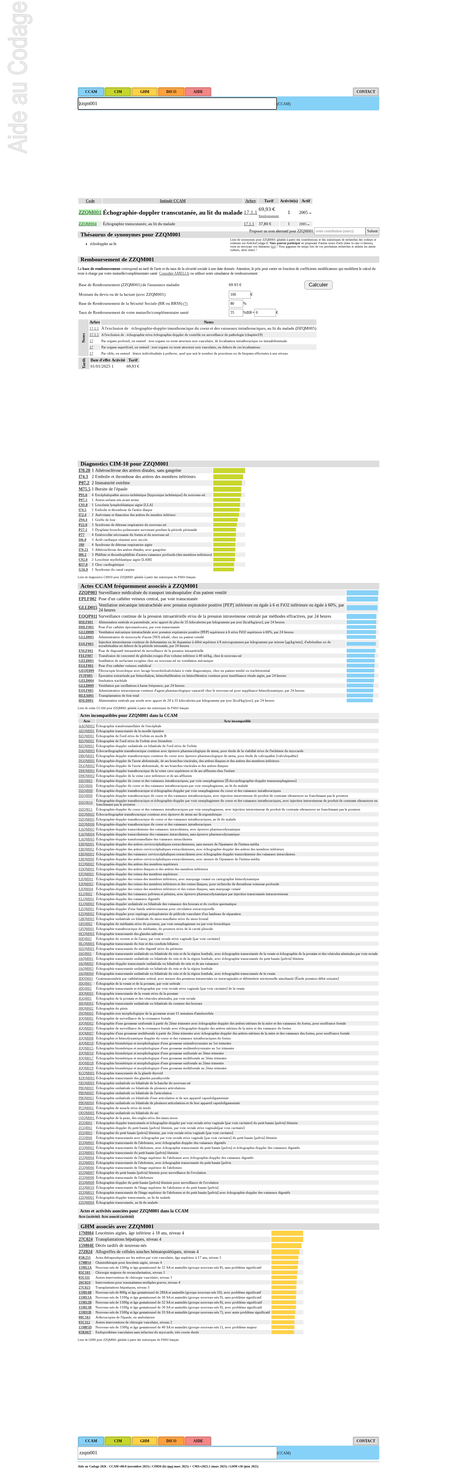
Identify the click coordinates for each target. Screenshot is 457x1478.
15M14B (85, 1292)
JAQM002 (86, 963)
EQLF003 (86, 644)
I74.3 (83, 476)
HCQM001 (87, 934)
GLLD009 (86, 685)
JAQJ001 (85, 953)
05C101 (84, 1272)
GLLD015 (88, 607)
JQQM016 (86, 1053)
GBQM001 (87, 919)
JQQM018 (86, 1063)
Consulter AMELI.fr (174, 273)
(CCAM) (284, 104)
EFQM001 (86, 874)
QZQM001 (87, 1118)
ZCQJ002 (85, 1128)
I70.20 (84, 470)
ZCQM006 (86, 1167)
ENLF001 (86, 651)
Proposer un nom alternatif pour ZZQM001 (281, 231)
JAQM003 (86, 968)
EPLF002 (87, 599)
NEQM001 (87, 1083)
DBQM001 (87, 756)
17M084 (86, 1233)
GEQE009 (86, 670)
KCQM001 (87, 1073)
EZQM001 (86, 909)
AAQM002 (87, 726)
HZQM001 (87, 948)
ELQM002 (86, 904)
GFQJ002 (85, 924)
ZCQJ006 (85, 1138)
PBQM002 (86, 1093)
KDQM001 (87, 1078)
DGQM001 (87, 761)
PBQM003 (86, 1098)
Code (90, 200)
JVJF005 (86, 675)
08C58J (84, 1317)
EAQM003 (87, 829)
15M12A (85, 1267)
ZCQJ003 (85, 1133)
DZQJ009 (86, 795)
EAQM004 (87, 834)
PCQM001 (86, 1108)
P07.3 (83, 500)
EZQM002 (86, 914)
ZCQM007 (86, 1172)
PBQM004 (86, 1103)
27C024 (86, 1239)
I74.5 (82, 510)
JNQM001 (86, 1013)
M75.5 (84, 489)
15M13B (85, 1307)
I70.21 (83, 549)
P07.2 (84, 483)
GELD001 (86, 660)
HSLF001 (86, 622)
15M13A (85, 1297)
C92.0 (83, 559)
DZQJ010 (86, 802)
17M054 (85, 1262)
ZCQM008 (86, 1177)
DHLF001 (86, 627)
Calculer (318, 285)
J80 (81, 544)
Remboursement (269, 216)
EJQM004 (86, 889)
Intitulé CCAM (173, 200)
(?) (185, 303)
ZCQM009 (86, 1182)
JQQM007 (86, 1033)
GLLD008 (86, 632)
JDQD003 (86, 978)
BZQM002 (86, 741)
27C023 (84, 1287)
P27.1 (83, 530)
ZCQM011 (86, 1192)
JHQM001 (86, 1003)
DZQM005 (87, 819)
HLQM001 (87, 944)
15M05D (85, 1327)
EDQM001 (87, 869)
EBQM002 (86, 849)
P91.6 (83, 495)
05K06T (85, 1332)
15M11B (85, 1312)
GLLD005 (86, 637)
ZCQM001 (86, 1143)
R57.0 (83, 564)
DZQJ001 (86, 781)
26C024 (84, 1282)
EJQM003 (86, 884)
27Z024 (85, 1251)
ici (273, 246)
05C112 (84, 1322)
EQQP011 (88, 616)
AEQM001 (87, 731)
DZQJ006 (86, 786)
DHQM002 (87, 776)
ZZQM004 (86, 1202)
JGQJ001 (85, 998)
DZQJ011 (86, 809)
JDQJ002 (85, 988)
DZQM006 (87, 824)
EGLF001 (86, 665)
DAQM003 (87, 751)
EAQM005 (87, 839)
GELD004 (86, 680)
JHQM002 (86, 1008)
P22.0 (83, 525)
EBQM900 (86, 859)
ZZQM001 (86, 1197)
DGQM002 (87, 766)
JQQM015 (86, 1048)
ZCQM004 (86, 1158)
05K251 (85, 1257)
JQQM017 (86, 1058)
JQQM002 (86, 1023)
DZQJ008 (86, 790)
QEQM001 (87, 1113)
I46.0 (82, 539)
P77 (82, 535)
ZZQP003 (88, 592)
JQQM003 (86, 1028)
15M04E (86, 1245)
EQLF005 (86, 690)
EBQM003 (86, 854)
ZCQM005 (86, 1162)
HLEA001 (86, 695)
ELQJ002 (85, 894)
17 (91, 347)
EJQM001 (86, 879)
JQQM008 (86, 1038)
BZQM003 (86, 746)
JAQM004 (86, 973)
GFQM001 (86, 929)
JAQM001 (86, 958)
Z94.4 (83, 520)
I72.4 (82, 515)
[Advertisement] (228, 43)
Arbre (250, 200)
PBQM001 (86, 1088)
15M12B (85, 1302)
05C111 (84, 1277)
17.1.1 (250, 212)
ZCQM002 (86, 1148)
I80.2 (82, 554)
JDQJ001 (85, 983)
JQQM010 (86, 1043)
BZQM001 (86, 736)
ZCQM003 (86, 1153)
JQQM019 (86, 1068)
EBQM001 (86, 844)
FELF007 (86, 656)
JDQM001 (86, 993)
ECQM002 (86, 864)
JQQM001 (86, 1018)
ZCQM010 (86, 1187)
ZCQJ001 (85, 1123)
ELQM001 (86, 899)
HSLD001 (86, 700)
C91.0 (83, 505)
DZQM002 (87, 814)
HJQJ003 (85, 939)
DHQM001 (87, 771)
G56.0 (83, 569)
